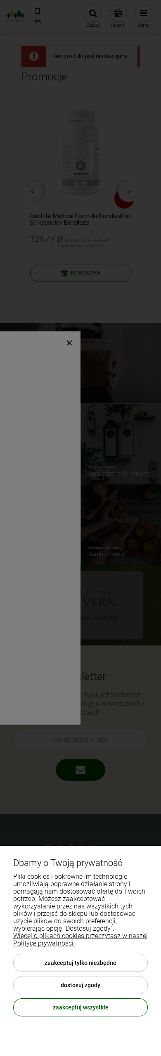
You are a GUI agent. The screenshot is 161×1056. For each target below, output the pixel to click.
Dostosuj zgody (80, 985)
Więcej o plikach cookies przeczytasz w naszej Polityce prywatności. (80, 939)
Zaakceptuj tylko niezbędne (80, 963)
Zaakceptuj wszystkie (81, 1007)
